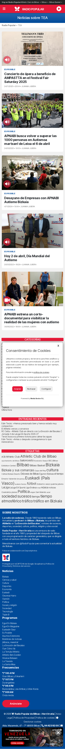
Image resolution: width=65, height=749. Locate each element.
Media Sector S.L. (37, 398)
